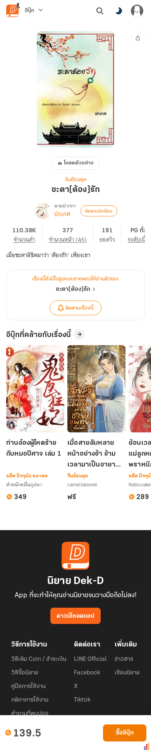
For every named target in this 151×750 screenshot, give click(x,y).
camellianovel (82, 484)
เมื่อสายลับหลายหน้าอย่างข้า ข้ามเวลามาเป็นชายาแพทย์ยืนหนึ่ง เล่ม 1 (95, 455)
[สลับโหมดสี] (118, 11)
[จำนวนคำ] (27, 235)
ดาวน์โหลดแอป (75, 616)
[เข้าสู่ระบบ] (137, 11)
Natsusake (140, 484)
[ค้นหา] (100, 11)
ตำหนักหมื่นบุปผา (24, 484)
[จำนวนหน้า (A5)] (71, 235)
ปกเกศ (62, 214)
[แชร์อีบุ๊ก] (138, 38)
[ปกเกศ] (42, 210)
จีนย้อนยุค (75, 180)
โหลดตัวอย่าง (78, 163)
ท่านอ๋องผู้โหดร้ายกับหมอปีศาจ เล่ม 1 (33, 449)
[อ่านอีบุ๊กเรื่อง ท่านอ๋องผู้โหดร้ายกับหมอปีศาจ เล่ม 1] (35, 388)
